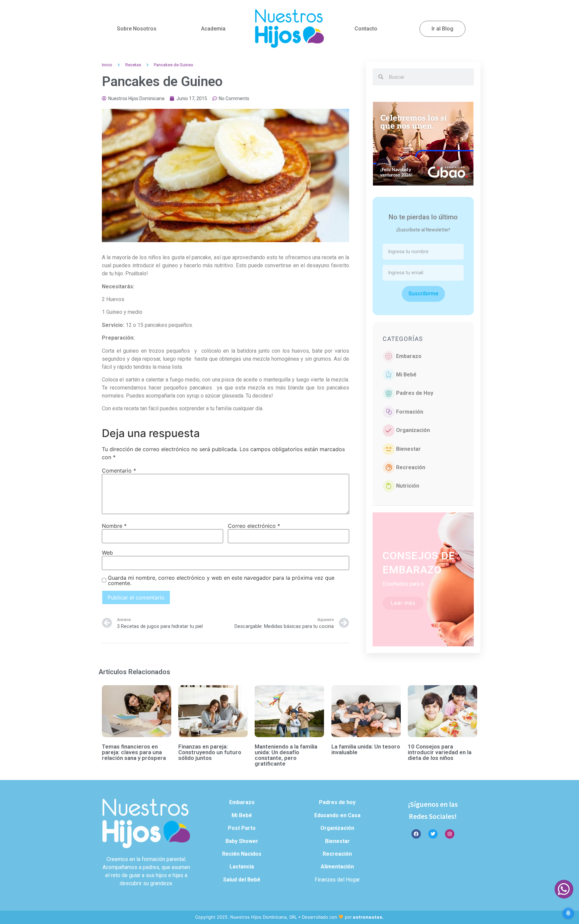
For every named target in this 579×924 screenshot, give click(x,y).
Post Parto (242, 828)
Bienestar (408, 449)
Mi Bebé (406, 374)
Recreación (410, 467)
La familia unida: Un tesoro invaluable (365, 749)
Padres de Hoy (414, 393)
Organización (413, 430)
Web (107, 552)
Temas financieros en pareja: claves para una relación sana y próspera (134, 752)
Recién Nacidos (241, 854)
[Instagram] (449, 834)
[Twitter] (433, 834)
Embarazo (409, 356)
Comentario (119, 470)
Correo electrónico (254, 525)
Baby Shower (242, 841)
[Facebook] (416, 834)
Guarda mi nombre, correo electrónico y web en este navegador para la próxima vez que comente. (221, 580)
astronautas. (368, 917)
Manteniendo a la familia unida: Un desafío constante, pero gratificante (286, 755)
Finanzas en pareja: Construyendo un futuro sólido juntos (209, 752)
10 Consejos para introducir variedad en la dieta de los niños (439, 752)
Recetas (133, 64)
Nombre (114, 525)
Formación (409, 412)
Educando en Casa (337, 815)
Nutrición (407, 486)
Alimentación (337, 866)
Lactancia (242, 866)
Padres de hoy (337, 802)
